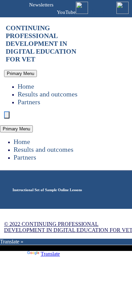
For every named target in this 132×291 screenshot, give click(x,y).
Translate (50, 254)
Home (26, 86)
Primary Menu (20, 73)
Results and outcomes (48, 94)
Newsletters (41, 4)
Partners (29, 102)
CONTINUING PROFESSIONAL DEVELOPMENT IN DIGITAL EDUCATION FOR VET (41, 43)
